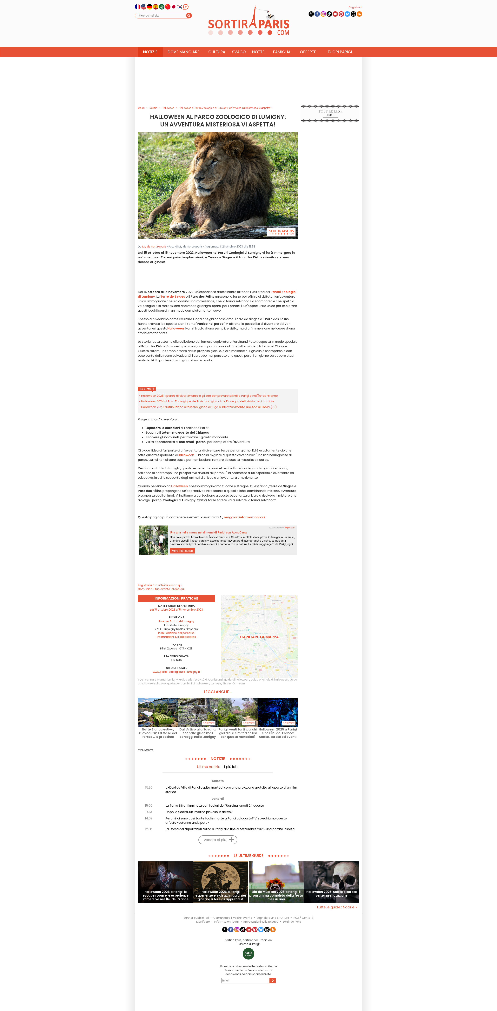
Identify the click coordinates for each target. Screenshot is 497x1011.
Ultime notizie (208, 766)
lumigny (172, 680)
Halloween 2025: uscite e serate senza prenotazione (331, 894)
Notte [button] (258, 52)
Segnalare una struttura (273, 918)
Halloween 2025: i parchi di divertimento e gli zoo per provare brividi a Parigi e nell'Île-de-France (209, 396)
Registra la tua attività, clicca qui (160, 585)
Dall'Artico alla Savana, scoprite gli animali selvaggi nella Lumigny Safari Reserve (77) (197, 733)
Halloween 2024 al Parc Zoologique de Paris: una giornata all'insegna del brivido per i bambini (207, 401)
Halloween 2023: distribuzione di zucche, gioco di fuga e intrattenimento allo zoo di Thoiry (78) (209, 407)
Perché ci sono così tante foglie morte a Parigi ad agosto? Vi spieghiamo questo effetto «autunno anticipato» (226, 820)
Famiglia (281, 52)
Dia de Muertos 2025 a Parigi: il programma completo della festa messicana (276, 895)
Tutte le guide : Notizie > (336, 907)
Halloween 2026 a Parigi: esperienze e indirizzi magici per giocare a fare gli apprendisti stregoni (220, 895)
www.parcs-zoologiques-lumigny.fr (176, 672)
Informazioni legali (226, 922)
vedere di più (215, 839)
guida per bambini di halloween (188, 683)
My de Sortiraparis (154, 246)
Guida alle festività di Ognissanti (201, 680)
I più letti (231, 766)
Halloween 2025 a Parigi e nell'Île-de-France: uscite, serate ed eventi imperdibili (278, 733)
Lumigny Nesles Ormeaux (228, 683)
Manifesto (203, 922)
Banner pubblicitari (196, 918)
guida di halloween (236, 680)
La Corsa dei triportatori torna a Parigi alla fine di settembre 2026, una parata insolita (230, 829)
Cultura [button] (216, 52)
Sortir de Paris (292, 922)
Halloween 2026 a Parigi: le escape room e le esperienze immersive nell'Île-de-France (165, 895)
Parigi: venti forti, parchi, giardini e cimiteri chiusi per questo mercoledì (237, 733)
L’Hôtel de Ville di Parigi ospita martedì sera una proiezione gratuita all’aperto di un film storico (231, 789)
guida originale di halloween (269, 680)
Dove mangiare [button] (183, 52)
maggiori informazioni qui (244, 517)
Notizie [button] (150, 52)
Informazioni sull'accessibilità (176, 637)
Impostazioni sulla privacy (260, 922)
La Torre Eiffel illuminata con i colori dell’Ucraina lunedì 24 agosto (214, 805)
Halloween (175, 328)
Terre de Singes (172, 296)
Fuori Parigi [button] (340, 52)
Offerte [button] (308, 52)
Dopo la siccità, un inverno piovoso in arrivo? (199, 812)
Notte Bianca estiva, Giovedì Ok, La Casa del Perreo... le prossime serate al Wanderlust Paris (158, 733)
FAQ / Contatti (303, 918)
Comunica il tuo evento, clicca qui (161, 589)
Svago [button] (239, 52)
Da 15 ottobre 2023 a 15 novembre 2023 (176, 610)
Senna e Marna (155, 680)
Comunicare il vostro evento (232, 918)
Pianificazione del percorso (176, 633)
